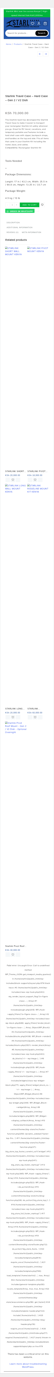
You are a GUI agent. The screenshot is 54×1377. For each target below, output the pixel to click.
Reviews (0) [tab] (13, 232)
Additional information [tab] (19, 227)
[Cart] (45, 23)
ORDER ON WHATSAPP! (21, 211)
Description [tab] (13, 222)
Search (41, 33)
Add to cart (29, 205)
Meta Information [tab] (31, 232)
